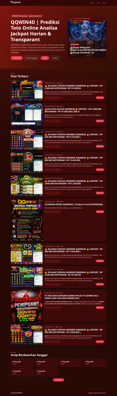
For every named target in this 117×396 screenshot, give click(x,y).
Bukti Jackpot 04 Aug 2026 (52, 307)
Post (98, 3)
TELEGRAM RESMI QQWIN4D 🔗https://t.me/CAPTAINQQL (74, 204)
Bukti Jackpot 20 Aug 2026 (52, 169)
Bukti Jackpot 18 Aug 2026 (52, 193)
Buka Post (100, 97)
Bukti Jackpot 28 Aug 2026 (52, 97)
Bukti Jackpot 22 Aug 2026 (52, 146)
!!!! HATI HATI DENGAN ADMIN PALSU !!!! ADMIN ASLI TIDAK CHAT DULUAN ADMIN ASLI (71, 296)
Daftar (55, 58)
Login (45, 58)
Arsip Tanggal (31, 58)
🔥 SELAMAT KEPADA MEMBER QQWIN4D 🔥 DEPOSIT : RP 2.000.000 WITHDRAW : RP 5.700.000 (74, 182)
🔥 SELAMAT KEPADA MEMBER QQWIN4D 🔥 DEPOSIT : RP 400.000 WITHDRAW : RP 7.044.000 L (74, 250)
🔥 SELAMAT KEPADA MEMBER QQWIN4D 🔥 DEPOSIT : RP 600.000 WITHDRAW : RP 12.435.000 (74, 159)
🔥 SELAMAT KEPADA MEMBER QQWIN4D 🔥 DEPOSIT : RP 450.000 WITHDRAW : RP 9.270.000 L (74, 135)
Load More (58, 380)
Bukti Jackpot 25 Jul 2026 (52, 341)
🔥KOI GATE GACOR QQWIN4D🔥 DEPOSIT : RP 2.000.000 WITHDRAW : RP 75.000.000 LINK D (73, 110)
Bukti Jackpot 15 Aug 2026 (52, 211)
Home (92, 3)
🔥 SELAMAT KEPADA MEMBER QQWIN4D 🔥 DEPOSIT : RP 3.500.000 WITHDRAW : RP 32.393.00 (74, 273)
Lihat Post (17, 58)
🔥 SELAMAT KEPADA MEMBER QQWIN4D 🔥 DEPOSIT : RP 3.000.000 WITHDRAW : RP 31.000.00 (74, 87)
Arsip (104, 3)
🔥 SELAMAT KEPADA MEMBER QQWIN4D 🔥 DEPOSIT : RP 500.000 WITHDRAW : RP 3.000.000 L (74, 331)
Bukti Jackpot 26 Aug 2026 (52, 121)
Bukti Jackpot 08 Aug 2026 (52, 284)
